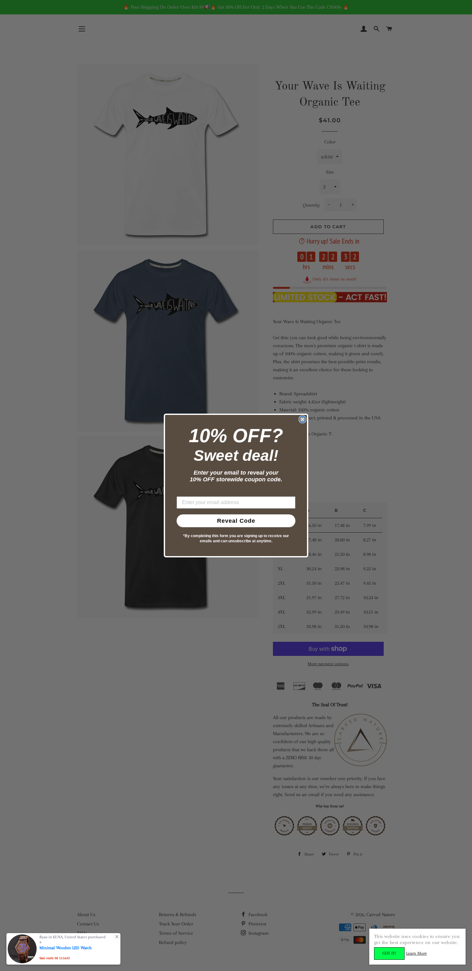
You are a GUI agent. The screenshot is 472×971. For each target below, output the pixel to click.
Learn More (416, 953)
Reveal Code (236, 521)
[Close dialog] (302, 419)
